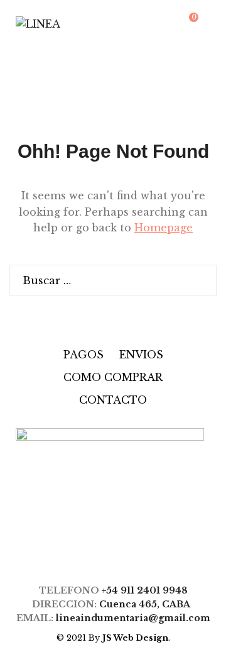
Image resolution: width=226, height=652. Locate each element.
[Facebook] (98, 552)
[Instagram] (122, 552)
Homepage (163, 227)
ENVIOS (141, 354)
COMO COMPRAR (113, 377)
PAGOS (83, 354)
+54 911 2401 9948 (145, 590)
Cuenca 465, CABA (147, 604)
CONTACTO (113, 400)
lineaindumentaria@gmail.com (133, 618)
